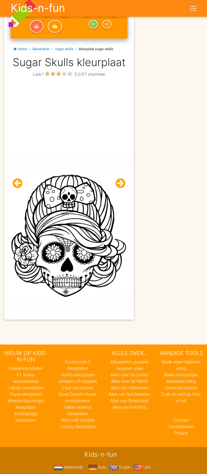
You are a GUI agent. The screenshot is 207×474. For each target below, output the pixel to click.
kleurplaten (41, 49)
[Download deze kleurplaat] (55, 26)
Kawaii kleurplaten (26, 368)
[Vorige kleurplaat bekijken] (20, 183)
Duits (101, 467)
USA (146, 467)
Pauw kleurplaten (26, 394)
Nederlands (73, 467)
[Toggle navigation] (193, 8)
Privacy (181, 433)
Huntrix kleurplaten (78, 374)
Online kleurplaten (181, 387)
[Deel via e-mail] (106, 24)
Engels (124, 467)
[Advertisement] (69, 116)
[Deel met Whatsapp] (93, 24)
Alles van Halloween (129, 387)
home (22, 49)
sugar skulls (64, 49)
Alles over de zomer (129, 374)
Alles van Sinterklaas (129, 400)
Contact (181, 420)
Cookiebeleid (181, 426)
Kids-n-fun (38, 8)
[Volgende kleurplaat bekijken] (118, 183)
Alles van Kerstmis (129, 407)
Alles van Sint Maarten (129, 394)
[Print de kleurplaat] (36, 26)
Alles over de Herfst (129, 381)
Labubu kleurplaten (26, 387)
